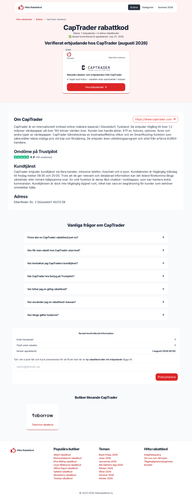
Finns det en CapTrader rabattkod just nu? (52, 237)
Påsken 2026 (106, 468)
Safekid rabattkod (63, 471)
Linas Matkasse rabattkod (67, 464)
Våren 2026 (105, 471)
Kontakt (148, 464)
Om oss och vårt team (155, 458)
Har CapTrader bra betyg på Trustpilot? (50, 276)
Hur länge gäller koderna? (42, 314)
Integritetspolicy (152, 454)
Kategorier (147, 7)
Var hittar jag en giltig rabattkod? (47, 289)
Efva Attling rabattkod (65, 461)
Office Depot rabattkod (66, 468)
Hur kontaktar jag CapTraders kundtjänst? (52, 263)
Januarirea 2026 (107, 461)
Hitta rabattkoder (24, 19)
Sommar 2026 (165, 7)
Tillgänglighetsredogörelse (158, 461)
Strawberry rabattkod (65, 475)
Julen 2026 (105, 458)
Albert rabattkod (62, 454)
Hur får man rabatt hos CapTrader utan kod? (53, 250)
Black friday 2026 (108, 454)
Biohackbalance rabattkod (68, 458)
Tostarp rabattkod (63, 478)
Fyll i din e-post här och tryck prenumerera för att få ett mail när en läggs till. (73, 359)
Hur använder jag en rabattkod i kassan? (51, 302)
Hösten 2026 (106, 478)
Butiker (134, 7)
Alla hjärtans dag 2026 (111, 464)
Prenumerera (167, 377)
